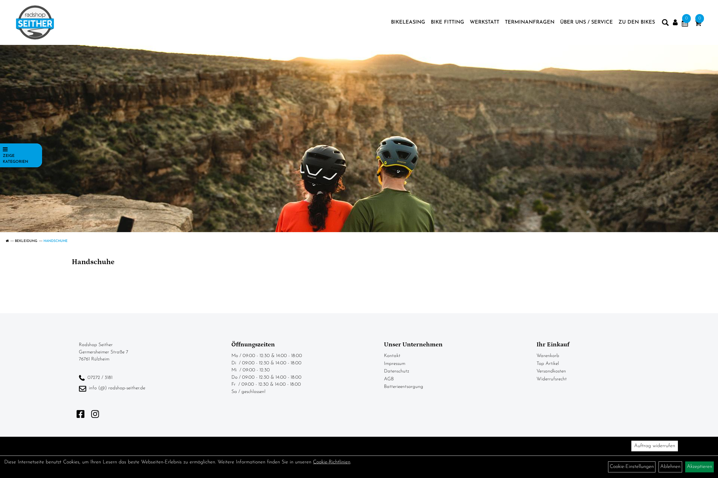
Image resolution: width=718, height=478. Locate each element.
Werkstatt (484, 22)
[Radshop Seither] (35, 22)
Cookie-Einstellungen (632, 466)
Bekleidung (26, 241)
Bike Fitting (447, 22)
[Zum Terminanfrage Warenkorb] (685, 24)
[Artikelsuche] (665, 23)
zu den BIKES (636, 22)
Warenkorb (548, 355)
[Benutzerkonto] (675, 22)
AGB (389, 379)
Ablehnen (670, 466)
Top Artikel (548, 363)
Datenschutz (396, 371)
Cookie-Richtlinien (331, 462)
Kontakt (392, 355)
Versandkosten (551, 371)
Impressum (394, 363)
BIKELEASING (408, 22)
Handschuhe (55, 241)
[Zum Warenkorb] (698, 24)
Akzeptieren (699, 466)
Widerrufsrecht (552, 379)
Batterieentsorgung (403, 386)
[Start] (7, 241)
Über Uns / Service (586, 22)
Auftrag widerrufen (654, 446)
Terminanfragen (529, 22)
